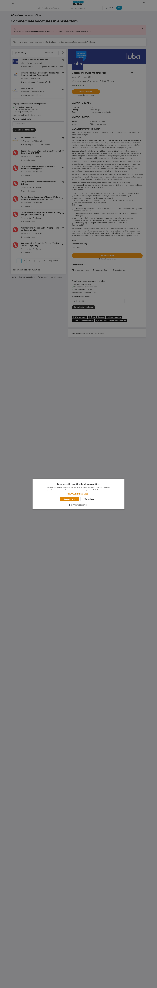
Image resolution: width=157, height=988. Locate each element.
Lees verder (106, 490)
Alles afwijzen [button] (89, 499)
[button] (78, 494)
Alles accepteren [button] (69, 499)
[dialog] (78, 494)
